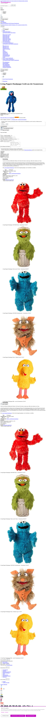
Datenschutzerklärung (28, 149)
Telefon (1, 140)
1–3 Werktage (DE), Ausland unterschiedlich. (18, 119)
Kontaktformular (9, 665)
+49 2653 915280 (5, 663)
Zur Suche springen (13, 0)
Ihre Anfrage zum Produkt (5, 146)
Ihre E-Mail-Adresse (4, 139)
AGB (4, 673)
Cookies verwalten (6, 682)
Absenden (2, 151)
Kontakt (4, 681)
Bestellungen (16, 23)
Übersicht (2, 23)
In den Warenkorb (4, 126)
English (4, 74)
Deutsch (4, 11)
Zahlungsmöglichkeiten (7, 671)
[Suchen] (12, 5)
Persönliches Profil (7, 23)
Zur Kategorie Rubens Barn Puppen (9, 32)
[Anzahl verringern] (2, 124)
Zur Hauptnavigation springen (22, 0)
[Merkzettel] (1, 15)
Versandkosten (5, 669)
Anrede (2, 135)
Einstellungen (5, 715)
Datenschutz (2, 712)
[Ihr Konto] (1, 17)
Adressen (12, 23)
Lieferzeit (4, 670)
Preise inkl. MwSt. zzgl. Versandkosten (7, 117)
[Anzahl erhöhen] (7, 124)
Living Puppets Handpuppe (9, 167)
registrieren (4, 22)
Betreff (2, 141)
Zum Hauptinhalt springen (5, 0)
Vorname (2, 136)
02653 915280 (4, 662)
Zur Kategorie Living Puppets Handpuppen (10, 43)
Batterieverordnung (6, 672)
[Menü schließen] (3, 61)
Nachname (2, 137)
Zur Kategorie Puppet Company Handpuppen (11, 60)
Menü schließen (5, 19)
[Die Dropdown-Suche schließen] (15, 5)
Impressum (5, 676)
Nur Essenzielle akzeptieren (18, 715)
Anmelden (2, 21)
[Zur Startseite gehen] (6, 3)
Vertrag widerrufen (3, 684)
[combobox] (5, 5)
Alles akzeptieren (31, 715)
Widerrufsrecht (5, 674)
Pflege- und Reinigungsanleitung (15, 173)
